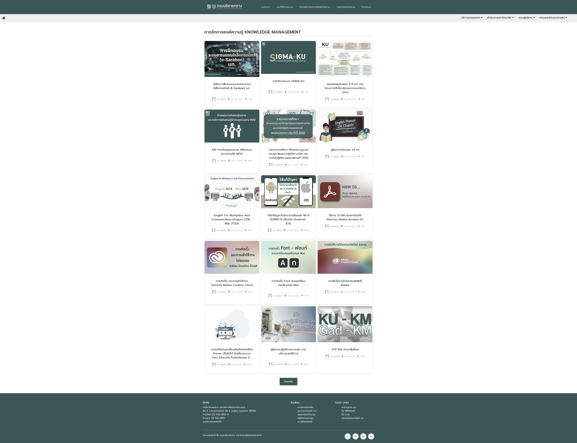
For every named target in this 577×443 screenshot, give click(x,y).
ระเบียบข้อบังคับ (305, 407)
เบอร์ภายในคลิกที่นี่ (212, 421)
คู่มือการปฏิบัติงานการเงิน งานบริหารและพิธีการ (288, 351)
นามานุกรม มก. (349, 407)
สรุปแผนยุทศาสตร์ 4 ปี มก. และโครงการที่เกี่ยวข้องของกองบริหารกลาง (345, 88)
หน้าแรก (266, 7)
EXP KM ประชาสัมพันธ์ (345, 349)
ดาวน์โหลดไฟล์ (305, 421)
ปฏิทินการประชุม (305, 418)
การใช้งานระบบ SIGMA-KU (288, 81)
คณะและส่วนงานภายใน (553, 18)
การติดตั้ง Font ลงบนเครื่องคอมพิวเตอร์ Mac (288, 283)
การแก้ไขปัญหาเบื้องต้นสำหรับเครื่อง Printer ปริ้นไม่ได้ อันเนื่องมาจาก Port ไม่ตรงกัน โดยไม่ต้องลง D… (232, 353)
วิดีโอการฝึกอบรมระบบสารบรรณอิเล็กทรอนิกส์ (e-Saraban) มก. (232, 86)
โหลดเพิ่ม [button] (288, 381)
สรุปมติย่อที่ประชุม (307, 414)
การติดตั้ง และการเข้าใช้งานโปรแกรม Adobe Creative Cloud (232, 283)
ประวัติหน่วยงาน (284, 7)
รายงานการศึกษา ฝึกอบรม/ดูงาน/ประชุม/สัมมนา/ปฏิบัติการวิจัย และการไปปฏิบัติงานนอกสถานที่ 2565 (288, 154)
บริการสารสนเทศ (471, 18)
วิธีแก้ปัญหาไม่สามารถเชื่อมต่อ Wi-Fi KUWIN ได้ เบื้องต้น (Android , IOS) (288, 219)
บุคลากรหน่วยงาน (346, 7)
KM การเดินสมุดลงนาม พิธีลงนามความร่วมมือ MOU (232, 152)
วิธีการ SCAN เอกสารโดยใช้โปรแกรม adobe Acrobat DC (345, 217)
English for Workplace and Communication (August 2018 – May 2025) (232, 219)
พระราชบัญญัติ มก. (307, 411)
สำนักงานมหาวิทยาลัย (499, 18)
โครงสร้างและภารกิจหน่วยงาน (315, 7)
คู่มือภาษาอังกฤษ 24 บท (345, 150)
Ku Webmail (348, 411)
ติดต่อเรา (366, 7)
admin (223, 99)
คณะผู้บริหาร (526, 18)
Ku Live (346, 414)
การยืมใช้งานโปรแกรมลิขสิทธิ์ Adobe (345, 283)
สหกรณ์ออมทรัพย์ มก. (353, 418)
